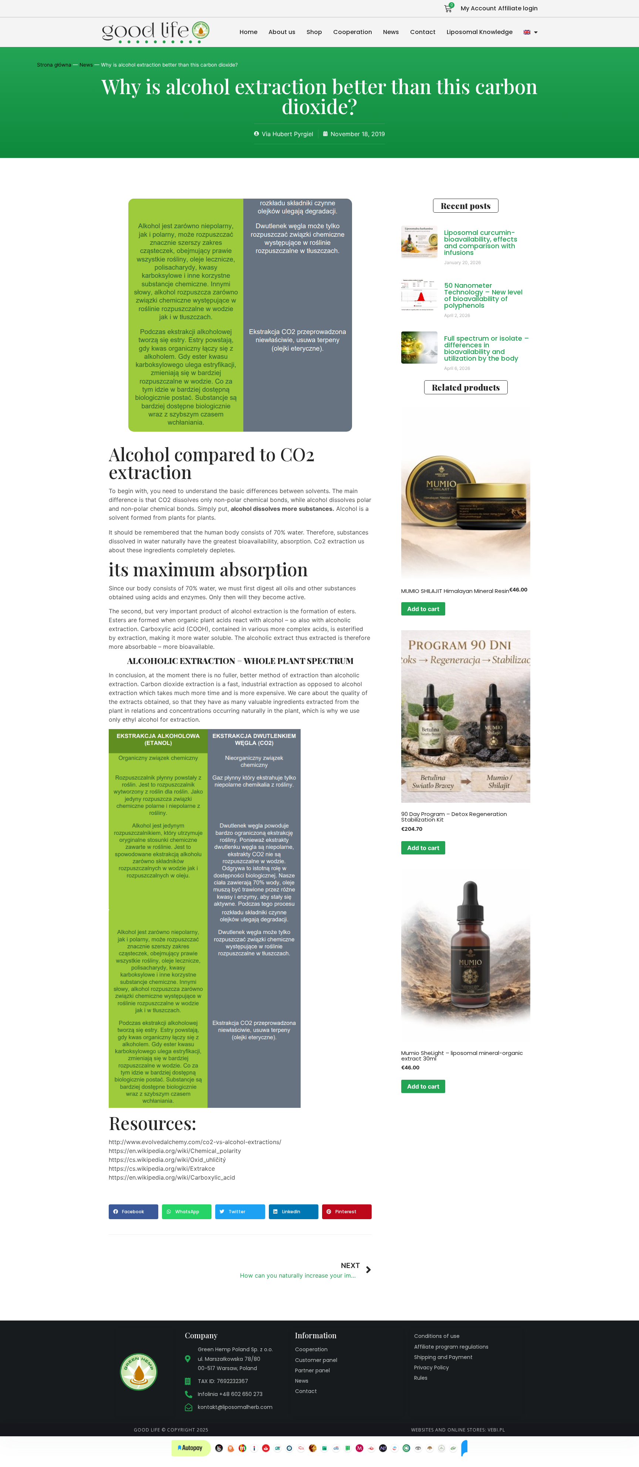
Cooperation (352, 32)
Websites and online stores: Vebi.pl (458, 1430)
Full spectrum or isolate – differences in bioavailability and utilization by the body (486, 348)
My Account (478, 8)
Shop (314, 32)
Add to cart (423, 609)
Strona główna (54, 65)
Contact (423, 32)
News (391, 32)
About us (281, 32)
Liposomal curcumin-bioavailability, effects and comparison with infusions (480, 242)
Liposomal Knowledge (480, 32)
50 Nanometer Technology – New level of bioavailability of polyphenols (483, 295)
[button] (133, 1211)
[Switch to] (531, 32)
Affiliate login (518, 8)
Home (248, 32)
